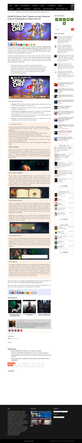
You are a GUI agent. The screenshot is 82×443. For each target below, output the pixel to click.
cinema (17, 413)
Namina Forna (60, 247)
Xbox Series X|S (41, 363)
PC (29, 363)
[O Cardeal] (56, 229)
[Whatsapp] (24, 45)
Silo (58, 198)
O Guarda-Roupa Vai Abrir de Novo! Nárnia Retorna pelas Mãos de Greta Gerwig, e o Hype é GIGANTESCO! (66, 119)
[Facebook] (9, 45)
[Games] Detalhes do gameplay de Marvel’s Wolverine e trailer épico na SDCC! (66, 101)
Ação (23, 411)
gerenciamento (11, 366)
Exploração (38, 365)
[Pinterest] (19, 45)
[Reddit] (14, 45)
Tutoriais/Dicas (51, 5)
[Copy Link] (29, 45)
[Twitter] (31, 45)
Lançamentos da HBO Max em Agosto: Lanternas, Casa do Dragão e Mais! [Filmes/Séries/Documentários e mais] (41, 11)
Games (16, 5)
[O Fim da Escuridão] (56, 209)
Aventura (19, 411)
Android (9, 411)
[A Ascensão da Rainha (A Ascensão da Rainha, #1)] (56, 239)
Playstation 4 (19, 425)
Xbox (18, 430)
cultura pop (22, 413)
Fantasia (18, 415)
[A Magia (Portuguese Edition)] (56, 206)
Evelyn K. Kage (58, 167)
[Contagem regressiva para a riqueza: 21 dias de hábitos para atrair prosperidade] (56, 150)
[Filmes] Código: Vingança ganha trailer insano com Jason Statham (65, 96)
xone (17, 434)
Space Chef (30, 366)
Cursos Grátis (36, 9)
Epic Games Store (30, 281)
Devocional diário (11, 415)
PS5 (19, 426)
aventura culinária (18, 365)
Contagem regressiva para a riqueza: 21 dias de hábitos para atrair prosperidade (64, 149)
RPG (20, 366)
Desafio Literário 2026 (62, 9)
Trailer (9, 430)
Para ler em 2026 (64, 225)
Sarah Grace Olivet (58, 159)
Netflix (9, 423)
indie (24, 417)
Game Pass (10, 417)
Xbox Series (10, 432)
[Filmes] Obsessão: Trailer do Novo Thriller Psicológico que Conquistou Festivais (66, 126)
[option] (44, 12)
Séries (19, 428)
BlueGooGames (26, 365)
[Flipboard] (26, 45)
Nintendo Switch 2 (23, 423)
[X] (11, 45)
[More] (34, 45)
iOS (18, 419)
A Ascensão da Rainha (62, 236)
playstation (13, 425)
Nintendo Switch (24, 363)
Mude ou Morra (60, 231)
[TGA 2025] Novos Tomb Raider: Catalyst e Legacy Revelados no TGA (65, 132)
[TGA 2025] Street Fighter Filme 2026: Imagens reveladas (65, 107)
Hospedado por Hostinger (29, 441)
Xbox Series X (17, 432)
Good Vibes (35, 5)
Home (10, 5)
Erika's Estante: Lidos (64, 145)
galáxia (42, 365)
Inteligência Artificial (12, 419)
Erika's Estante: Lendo (64, 192)
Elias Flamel (60, 194)
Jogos (22, 419)
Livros (16, 421)
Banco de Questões (48, 9)
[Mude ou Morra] (56, 233)
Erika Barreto (10, 21)
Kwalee (17, 366)
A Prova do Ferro (61, 241)
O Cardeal (59, 226)
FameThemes (71, 441)
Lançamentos (26, 9)
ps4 (15, 426)
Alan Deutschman (61, 232)
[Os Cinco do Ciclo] (56, 196)
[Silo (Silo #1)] (56, 201)
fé (26, 415)
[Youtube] (12, 330)
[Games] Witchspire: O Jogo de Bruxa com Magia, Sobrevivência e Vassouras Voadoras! (65, 138)
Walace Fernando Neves (61, 227)
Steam (23, 281)
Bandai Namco (11, 413)
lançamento (10, 421)
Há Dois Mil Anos (61, 212)
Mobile (25, 421)
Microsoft (20, 421)
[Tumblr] (21, 45)
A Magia (59, 203)
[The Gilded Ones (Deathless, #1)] (56, 248)
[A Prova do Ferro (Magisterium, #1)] (56, 243)
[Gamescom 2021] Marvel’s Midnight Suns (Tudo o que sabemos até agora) (30, 353)
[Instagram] (9, 330)
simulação (25, 366)
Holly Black (60, 242)
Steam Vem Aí (40, 366)
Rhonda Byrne (58, 151)
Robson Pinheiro (60, 209)
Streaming (15, 428)
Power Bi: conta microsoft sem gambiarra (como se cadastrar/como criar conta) (65, 65)
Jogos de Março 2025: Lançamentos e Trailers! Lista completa (27, 351)
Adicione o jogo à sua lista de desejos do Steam (31, 282)
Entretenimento (25, 5)
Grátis (20, 417)
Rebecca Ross (60, 237)
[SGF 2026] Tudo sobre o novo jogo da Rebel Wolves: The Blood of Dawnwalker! (66, 84)
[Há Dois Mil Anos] (56, 215)
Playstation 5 (34, 363)
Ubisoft (14, 430)
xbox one (22, 430)
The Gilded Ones (60, 246)
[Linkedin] (16, 45)
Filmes (23, 415)
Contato (11, 9)
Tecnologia (24, 428)
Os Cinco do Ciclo (61, 193)
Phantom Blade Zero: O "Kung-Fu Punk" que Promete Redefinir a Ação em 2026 (66, 90)
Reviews (42, 5)
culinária (32, 365)
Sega (26, 426)
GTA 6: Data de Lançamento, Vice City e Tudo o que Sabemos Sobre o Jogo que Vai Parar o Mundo (66, 112)
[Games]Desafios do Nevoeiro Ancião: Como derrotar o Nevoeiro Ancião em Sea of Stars (65, 38)
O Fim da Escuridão (61, 208)
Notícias (60, 5)
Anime (14, 411)
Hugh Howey (60, 199)
